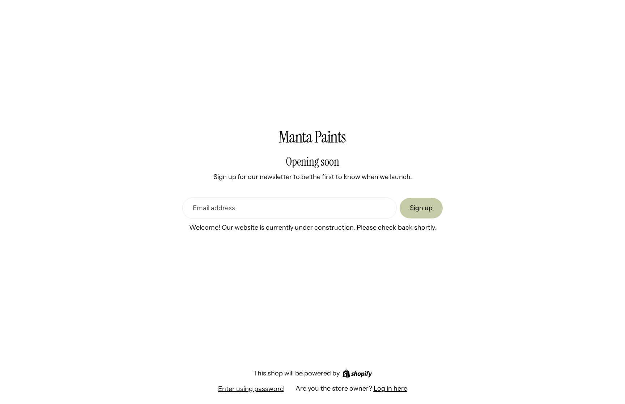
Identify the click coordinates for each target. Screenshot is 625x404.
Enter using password (251, 389)
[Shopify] (357, 373)
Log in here (390, 388)
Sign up (421, 208)
